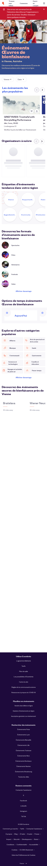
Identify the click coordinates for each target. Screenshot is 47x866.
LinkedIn (23, 806)
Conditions (10, 844)
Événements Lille (24, 745)
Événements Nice (23, 756)
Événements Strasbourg (23, 771)
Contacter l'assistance (23, 790)
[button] (8, 79)
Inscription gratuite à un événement (23, 716)
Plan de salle (23, 671)
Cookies (14, 850)
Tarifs (23, 666)
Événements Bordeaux (24, 761)
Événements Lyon (23, 734)
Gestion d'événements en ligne (23, 711)
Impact (8, 839)
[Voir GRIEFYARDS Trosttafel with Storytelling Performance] (21, 105)
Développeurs (27, 839)
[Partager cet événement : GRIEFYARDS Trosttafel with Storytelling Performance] (37, 111)
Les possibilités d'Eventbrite (23, 676)
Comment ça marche (10, 829)
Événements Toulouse (23, 750)
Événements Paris (23, 729)
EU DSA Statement (26, 850)
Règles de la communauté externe (23, 687)
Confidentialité (22, 844)
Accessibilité (33, 844)
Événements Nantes (24, 766)
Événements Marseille (23, 740)
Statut (36, 839)
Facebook (23, 800)
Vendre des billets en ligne (23, 705)
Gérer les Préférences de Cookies (23, 855)
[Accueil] (3, 3)
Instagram (23, 811)
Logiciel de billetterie (23, 661)
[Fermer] (44, 9)
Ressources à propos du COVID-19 (23, 692)
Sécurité (17, 839)
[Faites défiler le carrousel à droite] (42, 89)
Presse (36, 834)
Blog (15, 834)
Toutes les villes (23, 777)
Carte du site (23, 682)
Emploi (29, 834)
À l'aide (22, 834)
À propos (9, 834)
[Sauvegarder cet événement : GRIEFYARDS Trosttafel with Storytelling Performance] (31, 111)
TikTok (23, 816)
